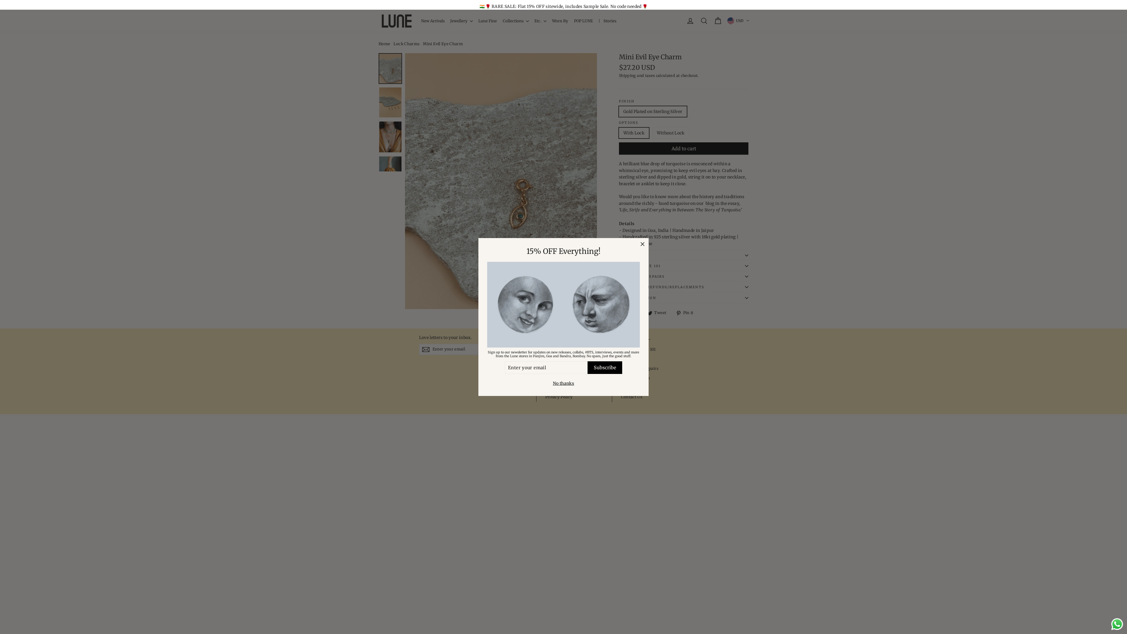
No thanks (563, 383)
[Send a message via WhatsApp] (1117, 624)
